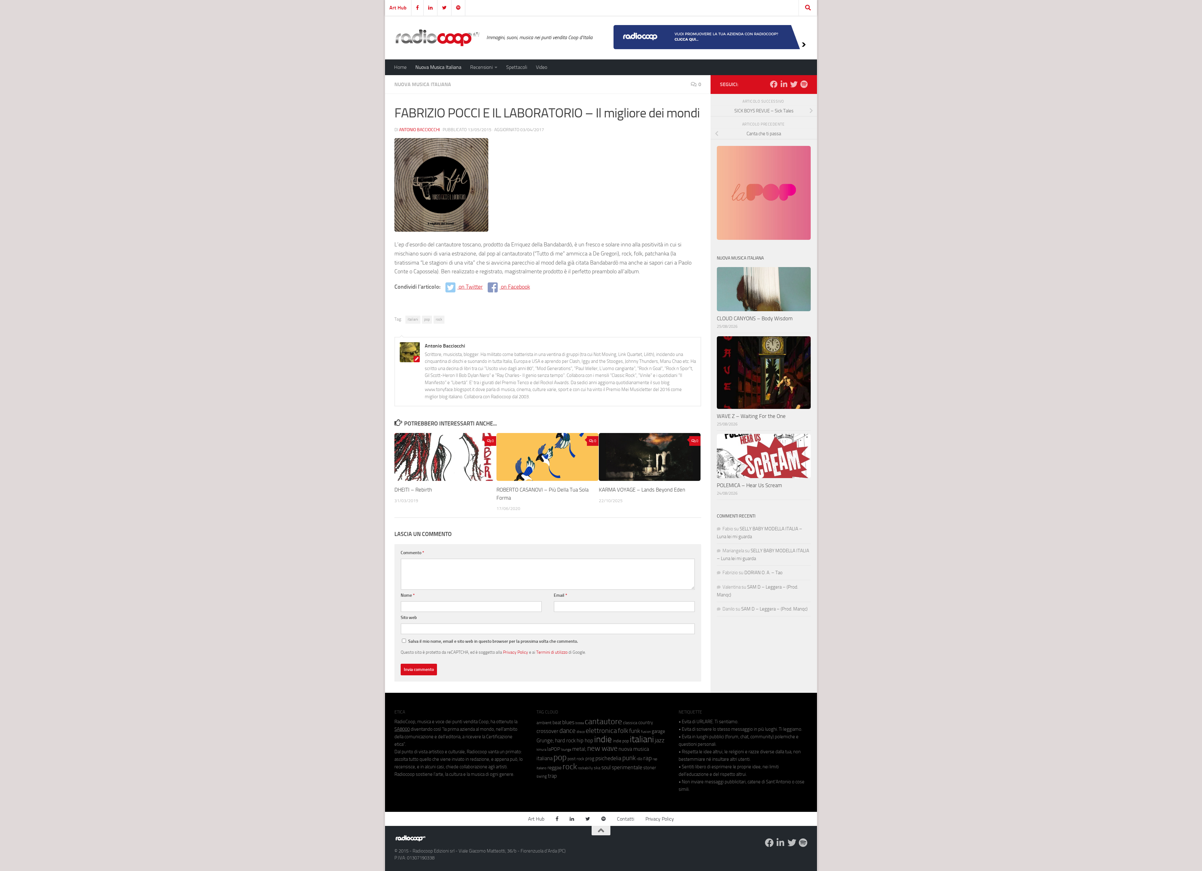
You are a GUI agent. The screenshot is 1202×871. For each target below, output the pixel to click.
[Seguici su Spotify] (804, 84)
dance (567, 730)
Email (560, 595)
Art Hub (398, 8)
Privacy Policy (515, 652)
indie (603, 739)
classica (630, 722)
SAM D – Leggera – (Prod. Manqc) (774, 609)
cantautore (603, 721)
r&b (639, 758)
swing (542, 776)
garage (658, 731)
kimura (541, 750)
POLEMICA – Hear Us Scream (749, 485)
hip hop (585, 740)
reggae (554, 767)
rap (647, 758)
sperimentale (627, 767)
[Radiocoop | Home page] (437, 37)
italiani (413, 319)
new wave (602, 748)
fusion (646, 731)
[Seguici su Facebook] (774, 84)
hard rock (565, 741)
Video (541, 67)
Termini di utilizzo (552, 652)
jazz (660, 740)
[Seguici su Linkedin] (784, 84)
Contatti (625, 819)
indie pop (621, 741)
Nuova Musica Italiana (438, 67)
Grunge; (545, 741)
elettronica (601, 730)
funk (634, 731)
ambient (544, 722)
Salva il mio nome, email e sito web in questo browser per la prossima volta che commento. (493, 641)
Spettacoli (516, 67)
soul (606, 767)
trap (552, 776)
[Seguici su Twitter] (794, 84)
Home (400, 67)
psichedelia (608, 758)
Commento (412, 552)
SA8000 (402, 729)
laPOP (553, 749)
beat (556, 722)
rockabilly (585, 768)
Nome (408, 595)
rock (439, 319)
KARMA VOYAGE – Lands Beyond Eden (642, 490)
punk (629, 758)
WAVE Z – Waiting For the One (751, 416)
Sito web (409, 617)
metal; (579, 749)
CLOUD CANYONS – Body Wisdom (755, 318)
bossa (579, 723)
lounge (566, 749)
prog (589, 758)
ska (597, 767)
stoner (649, 767)
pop (427, 319)
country (645, 722)
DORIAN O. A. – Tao (763, 572)
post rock (576, 758)
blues (568, 722)
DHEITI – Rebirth (413, 490)
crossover (547, 731)
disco (581, 731)
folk (623, 730)
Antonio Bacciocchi (419, 129)
